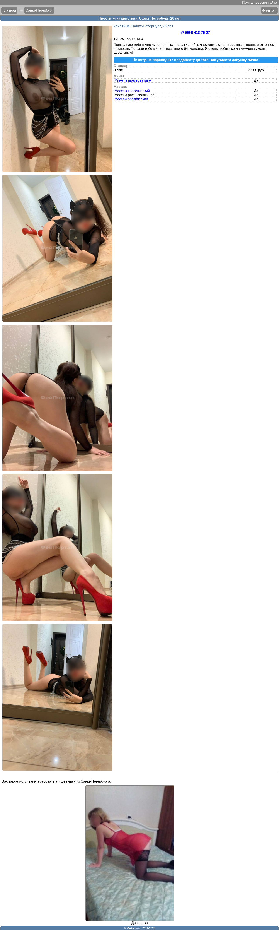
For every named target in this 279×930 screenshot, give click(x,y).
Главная (9, 10)
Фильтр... (269, 10)
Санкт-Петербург (39, 10)
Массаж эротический (131, 99)
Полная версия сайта (259, 2)
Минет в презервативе (132, 80)
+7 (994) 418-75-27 (195, 32)
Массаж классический (132, 91)
